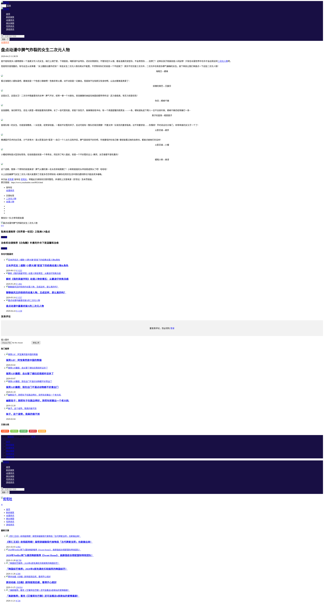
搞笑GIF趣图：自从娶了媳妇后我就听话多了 (30, 373)
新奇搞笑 (10, 17)
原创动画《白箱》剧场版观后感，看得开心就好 (31, 582)
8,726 (18, 601)
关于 (33, 437)
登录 (172, 328)
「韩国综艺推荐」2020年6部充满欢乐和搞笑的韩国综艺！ (37, 569)
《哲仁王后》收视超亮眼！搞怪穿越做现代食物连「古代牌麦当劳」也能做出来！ (49, 542)
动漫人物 (10, 202)
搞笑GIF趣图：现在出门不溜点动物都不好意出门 (32, 387)
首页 (8, 14)
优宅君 (11, 179)
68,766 (18, 560)
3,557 (19, 297)
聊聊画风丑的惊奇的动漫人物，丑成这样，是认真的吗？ (36, 292)
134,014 (19, 587)
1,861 (19, 284)
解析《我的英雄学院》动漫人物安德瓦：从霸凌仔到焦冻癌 (37, 279)
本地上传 (36, 343)
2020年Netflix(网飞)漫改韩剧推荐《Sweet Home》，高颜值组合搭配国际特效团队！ (50, 555)
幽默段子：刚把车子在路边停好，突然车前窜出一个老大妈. (37, 400)
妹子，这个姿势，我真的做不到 (23, 414)
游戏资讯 (10, 29)
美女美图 (10, 23)
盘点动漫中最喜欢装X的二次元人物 (25, 306)
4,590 (18, 574)
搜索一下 (5, 39)
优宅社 (24, 179)
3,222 (19, 270)
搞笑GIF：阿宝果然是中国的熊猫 (24, 360)
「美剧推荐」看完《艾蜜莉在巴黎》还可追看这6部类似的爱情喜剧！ (42, 596)
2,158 (19, 311)
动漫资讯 (10, 20)
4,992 (18, 547)
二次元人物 (223, 61)
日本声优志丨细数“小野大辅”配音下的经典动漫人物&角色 (37, 265)
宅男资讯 (10, 26)
